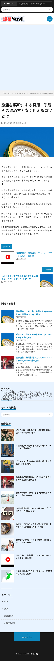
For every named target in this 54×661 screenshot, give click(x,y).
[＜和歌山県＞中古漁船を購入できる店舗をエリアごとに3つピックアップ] (46, 280)
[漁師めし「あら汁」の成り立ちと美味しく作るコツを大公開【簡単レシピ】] (7, 529)
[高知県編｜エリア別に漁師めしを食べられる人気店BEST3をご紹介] (7, 316)
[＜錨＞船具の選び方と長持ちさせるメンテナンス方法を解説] (7, 450)
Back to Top (27, 637)
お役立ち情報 (21, 123)
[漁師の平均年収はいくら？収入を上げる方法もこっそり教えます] (7, 513)
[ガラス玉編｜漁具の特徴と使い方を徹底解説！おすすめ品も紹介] (7, 435)
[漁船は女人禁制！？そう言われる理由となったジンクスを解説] (7, 544)
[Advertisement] (27, 62)
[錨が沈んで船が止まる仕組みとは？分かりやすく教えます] (7, 339)
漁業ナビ (34, 654)
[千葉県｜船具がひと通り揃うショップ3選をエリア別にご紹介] (7, 576)
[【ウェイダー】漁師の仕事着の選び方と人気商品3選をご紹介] (7, 466)
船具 (6, 601)
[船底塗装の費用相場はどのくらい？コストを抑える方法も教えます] (7, 362)
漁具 (6, 608)
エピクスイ (8, 390)
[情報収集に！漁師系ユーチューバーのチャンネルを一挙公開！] (7, 257)
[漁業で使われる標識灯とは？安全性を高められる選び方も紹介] (7, 497)
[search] (50, 9)
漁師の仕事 (9, 616)
